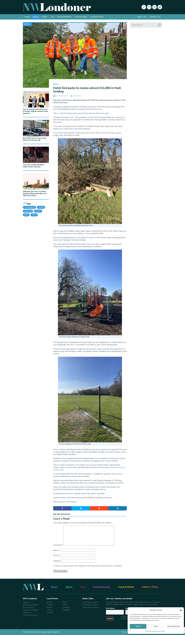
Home (27, 17)
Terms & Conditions (30, 610)
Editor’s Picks (150, 587)
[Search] (159, 25)
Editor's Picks (97, 17)
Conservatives (29, 207)
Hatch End (28, 211)
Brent (65, 602)
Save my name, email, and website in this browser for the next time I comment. (88, 566)
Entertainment (64, 17)
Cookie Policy (151, 631)
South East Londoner (90, 605)
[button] (181, 610)
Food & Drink (81, 17)
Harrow (41, 207)
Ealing (65, 605)
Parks (26, 215)
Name (56, 550)
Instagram (149, 7)
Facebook (144, 7)
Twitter (154, 7)
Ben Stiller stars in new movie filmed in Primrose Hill (34, 139)
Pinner (34, 215)
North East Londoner (90, 602)
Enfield (49, 607)
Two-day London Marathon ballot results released (33, 166)
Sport (44, 17)
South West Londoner (90, 607)
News (35, 17)
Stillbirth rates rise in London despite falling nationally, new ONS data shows (34, 193)
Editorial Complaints (30, 605)
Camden (50, 605)
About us (141, 17)
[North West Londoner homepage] (57, 7)
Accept (138, 626)
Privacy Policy (160, 631)
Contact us (154, 17)
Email (56, 555)
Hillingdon (66, 610)
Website (56, 561)
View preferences (173, 626)
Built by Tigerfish (53, 632)
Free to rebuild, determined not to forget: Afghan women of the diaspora (35, 111)
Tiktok (160, 7)
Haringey (66, 607)
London (38, 211)
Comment (58, 545)
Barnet (49, 602)
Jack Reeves (77, 96)
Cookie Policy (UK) (30, 615)
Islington (50, 612)
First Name (110, 608)
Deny (156, 626)
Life (52, 17)
